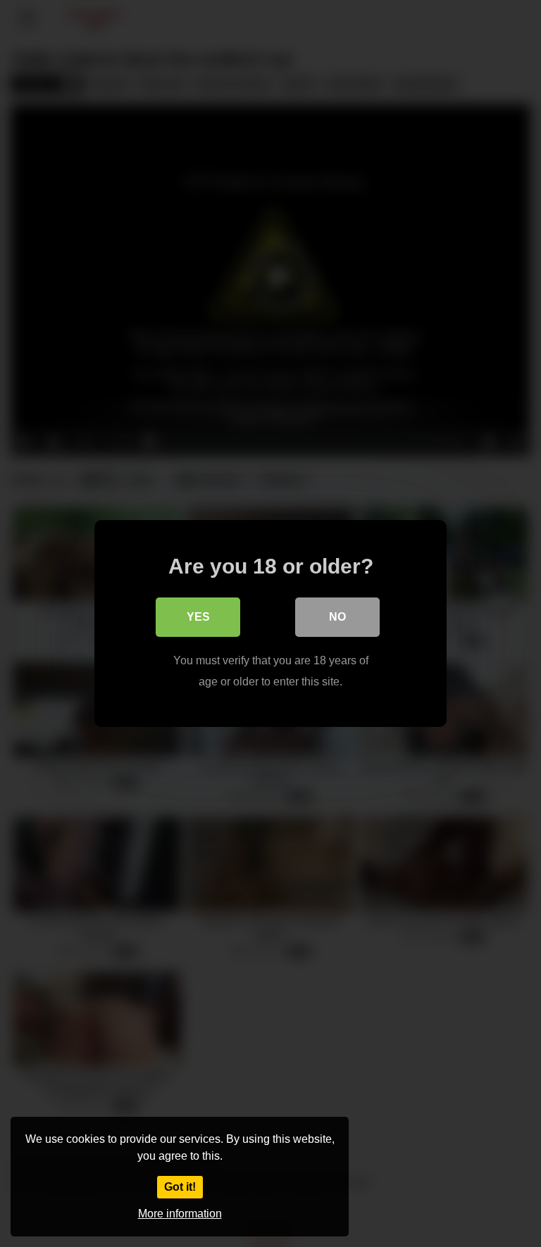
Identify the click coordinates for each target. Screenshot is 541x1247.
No (337, 617)
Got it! (180, 1187)
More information (180, 1214)
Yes (198, 617)
